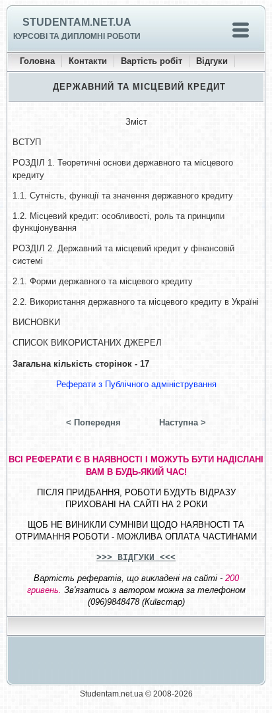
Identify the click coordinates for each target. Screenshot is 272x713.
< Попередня (93, 422)
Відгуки (212, 61)
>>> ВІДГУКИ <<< (136, 558)
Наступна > (182, 422)
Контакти (88, 61)
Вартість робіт (151, 61)
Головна (37, 61)
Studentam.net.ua (76, 22)
